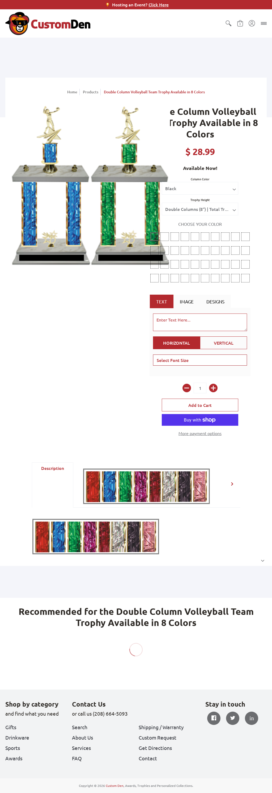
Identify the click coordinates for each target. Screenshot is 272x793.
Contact (148, 758)
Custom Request (157, 737)
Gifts (10, 727)
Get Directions (155, 748)
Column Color (200, 179)
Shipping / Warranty (161, 727)
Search (79, 727)
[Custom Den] (47, 23)
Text (161, 301)
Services (81, 748)
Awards (13, 758)
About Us (82, 737)
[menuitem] (228, 23)
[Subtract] (186, 388)
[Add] (213, 388)
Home (72, 91)
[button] (228, 23)
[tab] (52, 485)
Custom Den (115, 785)
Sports (12, 748)
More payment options (200, 433)
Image (187, 301)
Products (90, 91)
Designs (215, 301)
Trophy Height (200, 200)
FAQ (77, 758)
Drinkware (17, 737)
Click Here (158, 4)
